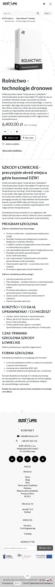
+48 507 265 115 (29, 441)
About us (27, 471)
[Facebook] (20, 459)
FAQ (27, 482)
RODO (27, 496)
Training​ (27, 533)
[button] (28, 137)
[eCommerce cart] (44, 3)
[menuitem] (42, 580)
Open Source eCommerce (41, 583)
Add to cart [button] (12, 137)
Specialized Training (25, 18)
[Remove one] (5, 131)
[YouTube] (43, 459)
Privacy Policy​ (27, 493)
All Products (7, 18)
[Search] (38, 13)
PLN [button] (47, 13)
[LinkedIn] (12, 459)
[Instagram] (27, 459)
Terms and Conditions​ (28, 485)
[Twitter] (35, 459)
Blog (27, 479)
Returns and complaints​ (27, 490)
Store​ (27, 477)
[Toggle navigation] (50, 4)
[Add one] (17, 131)
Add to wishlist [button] (12, 144)
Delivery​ (27, 488)
